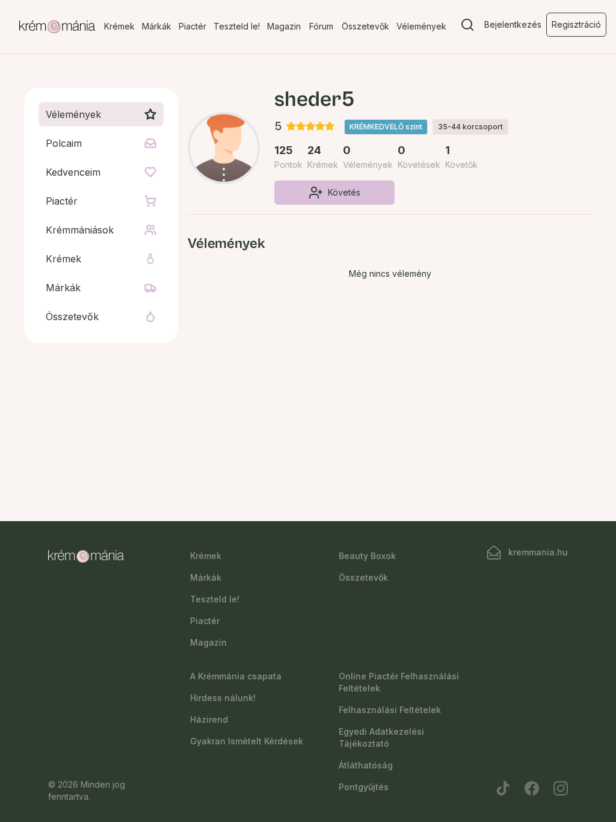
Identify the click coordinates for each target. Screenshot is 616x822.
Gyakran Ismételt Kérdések (246, 741)
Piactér (192, 26)
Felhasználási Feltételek (390, 710)
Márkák (156, 26)
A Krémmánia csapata (236, 676)
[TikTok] (503, 788)
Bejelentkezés (512, 24)
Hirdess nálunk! (223, 698)
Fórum (321, 26)
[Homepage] (57, 27)
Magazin (284, 26)
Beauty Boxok (367, 556)
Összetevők (365, 26)
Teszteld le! (237, 26)
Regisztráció (576, 24)
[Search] (467, 27)
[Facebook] (532, 788)
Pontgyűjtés (364, 787)
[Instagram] (560, 788)
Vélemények (421, 26)
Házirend (209, 719)
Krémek (119, 26)
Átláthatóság (366, 765)
